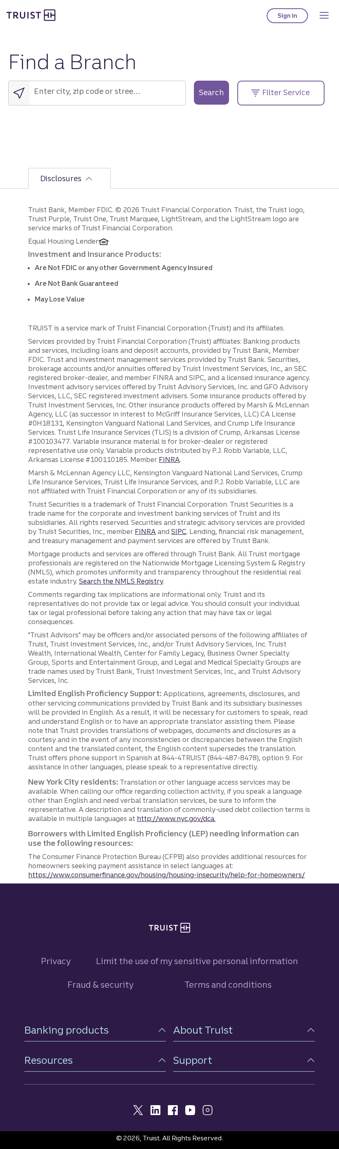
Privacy (56, 961)
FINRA (169, 459)
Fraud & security (100, 984)
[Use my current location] (19, 93)
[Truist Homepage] (31, 14)
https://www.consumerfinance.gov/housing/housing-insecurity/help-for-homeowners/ (166, 875)
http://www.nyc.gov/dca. (176, 818)
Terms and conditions (228, 984)
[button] (95, 1030)
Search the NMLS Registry (121, 581)
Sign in (292, 17)
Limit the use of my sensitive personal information (197, 961)
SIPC (178, 531)
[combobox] (107, 91)
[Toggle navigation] (324, 15)
